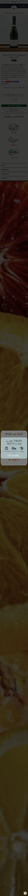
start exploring (13, 455)
